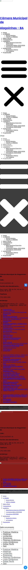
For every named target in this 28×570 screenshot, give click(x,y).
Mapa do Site (7, 337)
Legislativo (6, 41)
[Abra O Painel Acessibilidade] (25, 567)
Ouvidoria (6, 334)
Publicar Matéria (10, 549)
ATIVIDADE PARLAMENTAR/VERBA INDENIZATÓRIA (14, 370)
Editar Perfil (8, 544)
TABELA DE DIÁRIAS (9, 365)
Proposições (7, 52)
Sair (5, 546)
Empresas (7, 555)
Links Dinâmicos (10, 559)
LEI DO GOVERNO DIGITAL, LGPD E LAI (15, 355)
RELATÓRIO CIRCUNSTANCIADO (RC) (15, 389)
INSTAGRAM (7, 399)
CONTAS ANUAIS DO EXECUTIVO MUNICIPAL (14, 357)
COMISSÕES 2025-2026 (11, 386)
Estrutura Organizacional (12, 338)
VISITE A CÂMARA (12, 37)
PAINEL (5, 315)
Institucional (7, 48)
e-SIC (5, 341)
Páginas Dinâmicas (12, 557)
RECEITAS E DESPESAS (10, 317)
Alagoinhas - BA (12, 28)
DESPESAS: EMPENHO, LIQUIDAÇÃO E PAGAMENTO (15, 324)
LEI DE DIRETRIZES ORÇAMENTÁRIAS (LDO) (14, 380)
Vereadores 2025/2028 (13, 47)
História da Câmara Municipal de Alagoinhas (14, 313)
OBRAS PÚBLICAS (8, 391)
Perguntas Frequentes (11, 339)
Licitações (6, 351)
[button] (14, 83)
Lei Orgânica (10, 51)
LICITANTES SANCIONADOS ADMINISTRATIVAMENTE (12, 360)
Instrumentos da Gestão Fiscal (14, 329)
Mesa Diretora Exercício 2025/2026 (13, 43)
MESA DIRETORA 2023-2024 (12, 385)
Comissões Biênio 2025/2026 (15, 45)
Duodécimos (7, 331)
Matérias (7, 551)
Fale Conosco (8, 335)
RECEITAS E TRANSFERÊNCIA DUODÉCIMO (12, 320)
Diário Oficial (7, 38)
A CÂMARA (6, 34)
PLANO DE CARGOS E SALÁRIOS (13, 376)
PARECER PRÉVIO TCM (10, 388)
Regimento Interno (12, 50)
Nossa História (10, 35)
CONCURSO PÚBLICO (10, 372)
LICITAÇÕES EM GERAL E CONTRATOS (15, 318)
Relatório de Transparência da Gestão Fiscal (14, 327)
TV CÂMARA (7, 401)
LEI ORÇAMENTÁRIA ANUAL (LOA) (14, 378)
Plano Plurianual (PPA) (11, 382)
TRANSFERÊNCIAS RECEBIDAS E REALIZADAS (13, 367)
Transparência (7, 40)
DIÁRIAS (5, 322)
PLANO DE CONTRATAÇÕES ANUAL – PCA (15, 363)
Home (5, 32)
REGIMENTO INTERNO (10, 384)
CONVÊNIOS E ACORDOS (11, 374)
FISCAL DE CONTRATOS (11, 375)
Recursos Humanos (10, 332)
